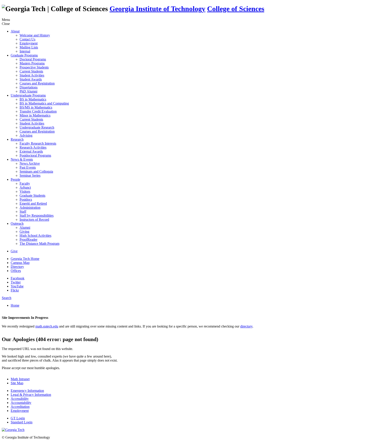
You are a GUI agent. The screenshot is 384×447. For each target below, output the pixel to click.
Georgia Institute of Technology (157, 9)
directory (246, 326)
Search (6, 298)
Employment (20, 411)
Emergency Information (27, 390)
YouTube (17, 286)
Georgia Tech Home (25, 259)
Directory (17, 267)
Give (14, 251)
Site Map (17, 383)
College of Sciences (235, 9)
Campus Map (20, 263)
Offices (16, 271)
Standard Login (21, 422)
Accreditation (20, 407)
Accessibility (20, 398)
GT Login (18, 418)
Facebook (17, 278)
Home (15, 305)
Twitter (16, 282)
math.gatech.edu (46, 326)
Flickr (15, 290)
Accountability (21, 403)
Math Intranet (20, 379)
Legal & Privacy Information (31, 394)
